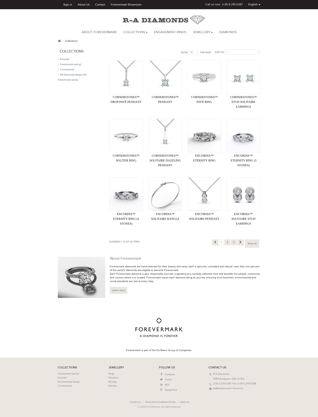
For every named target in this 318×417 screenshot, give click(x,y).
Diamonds (228, 32)
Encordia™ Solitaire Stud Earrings (243, 218)
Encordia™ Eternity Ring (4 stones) (126, 218)
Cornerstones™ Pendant (165, 99)
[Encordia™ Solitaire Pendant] (204, 194)
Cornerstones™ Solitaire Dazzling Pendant (165, 160)
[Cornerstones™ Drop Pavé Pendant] (126, 77)
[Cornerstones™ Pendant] (165, 77)
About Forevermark (99, 32)
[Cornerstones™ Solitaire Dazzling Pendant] (165, 135)
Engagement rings (170, 32)
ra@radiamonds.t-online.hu (228, 388)
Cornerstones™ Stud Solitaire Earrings (243, 102)
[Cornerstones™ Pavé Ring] (204, 77)
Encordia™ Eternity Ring (204, 158)
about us (84, 4)
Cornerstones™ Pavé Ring (204, 99)
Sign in (67, 4)
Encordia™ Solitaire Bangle (165, 216)
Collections (134, 32)
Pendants (113, 377)
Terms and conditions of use (160, 402)
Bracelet (112, 385)
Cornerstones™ (67, 69)
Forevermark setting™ (71, 64)
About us (184, 402)
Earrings (112, 381)
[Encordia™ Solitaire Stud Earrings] (243, 194)
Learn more (118, 290)
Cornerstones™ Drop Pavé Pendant (126, 99)
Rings (111, 373)
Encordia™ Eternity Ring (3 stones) (243, 160)
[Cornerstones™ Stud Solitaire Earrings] (243, 77)
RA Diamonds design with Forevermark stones (72, 77)
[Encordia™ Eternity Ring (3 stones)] (243, 135)
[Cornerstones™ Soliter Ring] (126, 135)
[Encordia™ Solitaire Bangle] (165, 194)
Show (184, 52)
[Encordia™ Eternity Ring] (204, 135)
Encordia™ (65, 59)
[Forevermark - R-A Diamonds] (164, 20)
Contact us (136, 402)
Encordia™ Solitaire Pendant (204, 216)
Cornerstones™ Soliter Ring (126, 158)
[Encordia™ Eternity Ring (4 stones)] (126, 194)
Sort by (219, 52)
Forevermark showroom (126, 4)
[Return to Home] (59, 41)
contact (100, 4)
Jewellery (201, 32)
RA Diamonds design (69, 381)
